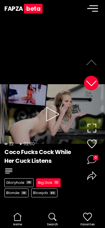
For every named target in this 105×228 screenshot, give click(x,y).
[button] (91, 83)
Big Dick (48, 182)
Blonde (16, 193)
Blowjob (44, 193)
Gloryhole (18, 182)
